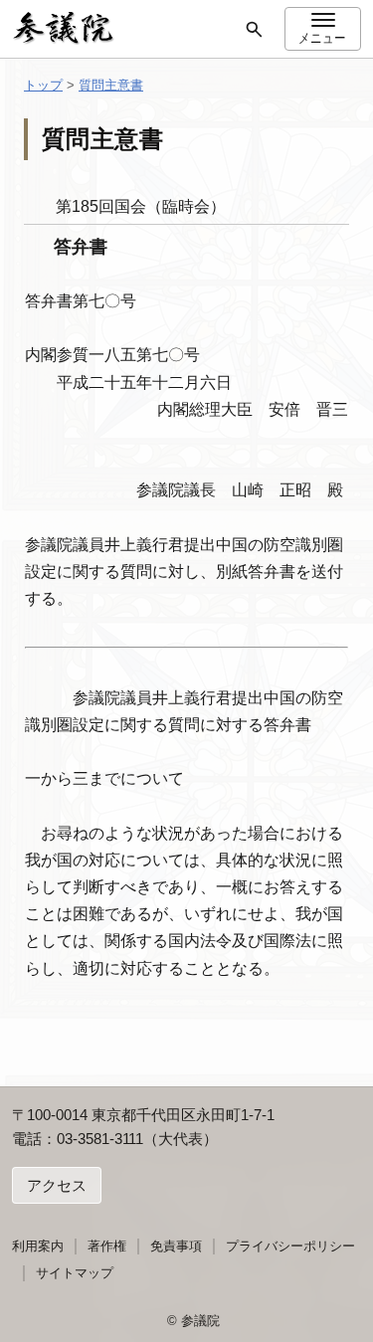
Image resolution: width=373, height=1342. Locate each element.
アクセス (57, 1185)
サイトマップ (74, 1272)
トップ (43, 85)
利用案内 (38, 1246)
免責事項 (176, 1246)
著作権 (107, 1246)
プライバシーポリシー (290, 1246)
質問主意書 (111, 85)
